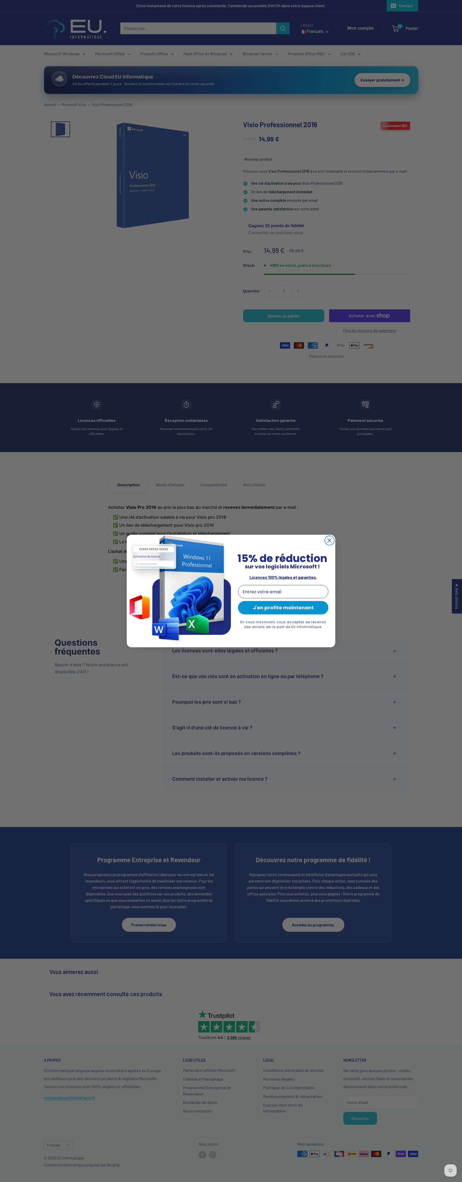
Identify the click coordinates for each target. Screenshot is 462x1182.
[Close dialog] (329, 540)
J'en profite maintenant (283, 607)
